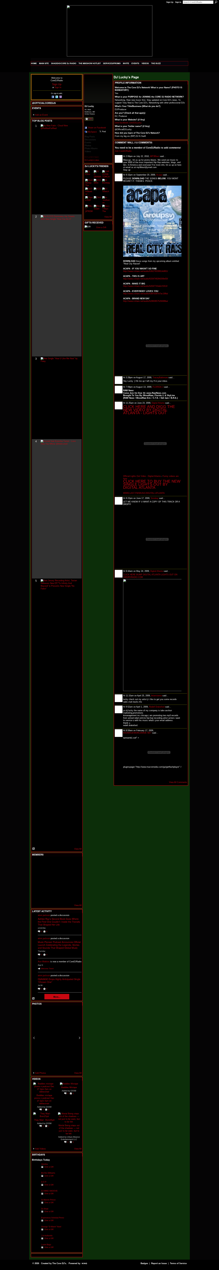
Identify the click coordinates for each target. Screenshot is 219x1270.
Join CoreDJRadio (123, 151)
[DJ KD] (51, 871)
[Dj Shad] (36, 1213)
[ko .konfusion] (106, 200)
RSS (33, 848)
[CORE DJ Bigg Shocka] (36, 871)
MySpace (92, 132)
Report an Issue (159, 1263)
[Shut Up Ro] (75, 888)
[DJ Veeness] (75, 862)
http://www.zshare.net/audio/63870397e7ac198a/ (145, 293)
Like (90, 119)
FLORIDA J (158, 387)
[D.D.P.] (36, 1187)
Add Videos (40, 1149)
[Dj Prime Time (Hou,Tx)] (43, 897)
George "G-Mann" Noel (51, 1227)
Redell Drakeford (156, 707)
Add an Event (41, 115)
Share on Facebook (97, 127)
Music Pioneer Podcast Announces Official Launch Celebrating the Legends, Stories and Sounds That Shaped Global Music (59, 944)
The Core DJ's (59, 1263)
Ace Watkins (44, 961)
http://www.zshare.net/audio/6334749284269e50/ (145, 278)
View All (78, 849)
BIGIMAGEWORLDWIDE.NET (137, 733)
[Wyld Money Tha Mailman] (89, 183)
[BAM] (59, 897)
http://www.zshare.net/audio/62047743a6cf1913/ (145, 286)
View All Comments (178, 782)
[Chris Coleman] (59, 862)
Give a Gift (48, 1167)
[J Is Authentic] (36, 1240)
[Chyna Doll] (89, 200)
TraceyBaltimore (160, 377)
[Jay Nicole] (51, 888)
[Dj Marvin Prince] (36, 1205)
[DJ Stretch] (106, 191)
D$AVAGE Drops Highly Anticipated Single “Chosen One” (59, 980)
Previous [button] (34, 1038)
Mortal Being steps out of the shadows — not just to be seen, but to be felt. (69, 1129)
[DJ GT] (59, 880)
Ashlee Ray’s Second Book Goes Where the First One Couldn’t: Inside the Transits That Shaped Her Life (59, 921)
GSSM (48, 1107)
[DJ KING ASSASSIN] (75, 871)
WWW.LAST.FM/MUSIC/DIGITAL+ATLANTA (144, 493)
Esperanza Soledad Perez (52, 1218)
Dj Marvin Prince (48, 1200)
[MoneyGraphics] (67, 888)
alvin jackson (44, 915)
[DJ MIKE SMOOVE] (36, 1196)
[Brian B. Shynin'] (51, 880)
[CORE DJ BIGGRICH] (59, 871)
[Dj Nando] (67, 880)
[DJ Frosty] (43, 862)
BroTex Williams (48, 1173)
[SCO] (97, 191)
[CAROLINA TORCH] (106, 174)
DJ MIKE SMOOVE (49, 1191)
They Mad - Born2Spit (44, 1119)
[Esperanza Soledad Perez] (36, 1222)
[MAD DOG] (97, 183)
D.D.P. (43, 1182)
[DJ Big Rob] (36, 897)
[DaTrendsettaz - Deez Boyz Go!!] (89, 191)
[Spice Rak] (36, 880)
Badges (144, 1263)
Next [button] (79, 1038)
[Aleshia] (36, 1169)
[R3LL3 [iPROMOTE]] (89, 208)
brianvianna (156, 695)
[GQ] (43, 880)
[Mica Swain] (97, 208)
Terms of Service (178, 1263)
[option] (56, 1038)
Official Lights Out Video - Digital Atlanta (142, 476)
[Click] (97, 200)
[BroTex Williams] (36, 1178)
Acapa (159, 175)
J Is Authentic (47, 1236)
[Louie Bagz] (36, 1249)
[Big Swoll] (67, 862)
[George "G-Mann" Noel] (36, 1231)
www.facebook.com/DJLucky (128, 122)
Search (216, 2)
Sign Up (169, 2)
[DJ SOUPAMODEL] (51, 897)
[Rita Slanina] (36, 888)
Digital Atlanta (158, 403)
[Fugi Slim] (51, 862)
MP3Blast (154, 156)
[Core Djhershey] (75, 897)
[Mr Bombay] (106, 183)
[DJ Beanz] (43, 871)
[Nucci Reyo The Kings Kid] (106, 208)
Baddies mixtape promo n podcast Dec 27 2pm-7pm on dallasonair (44, 1099)
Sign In (178, 2)
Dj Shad (44, 1209)
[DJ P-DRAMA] (97, 174)
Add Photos (40, 1073)
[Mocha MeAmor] (75, 880)
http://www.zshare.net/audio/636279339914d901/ (145, 271)
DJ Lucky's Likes (92, 160)
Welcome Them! (47, 968)
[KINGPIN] (43, 888)
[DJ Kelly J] (36, 862)
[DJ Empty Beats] (67, 871)
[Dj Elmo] (89, 174)
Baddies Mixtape (69, 1087)
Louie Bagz (46, 1244)
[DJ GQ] (67, 897)
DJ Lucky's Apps (92, 157)
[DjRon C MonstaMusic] (59, 888)
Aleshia (44, 1164)
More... (56, 996)
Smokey (154, 498)
